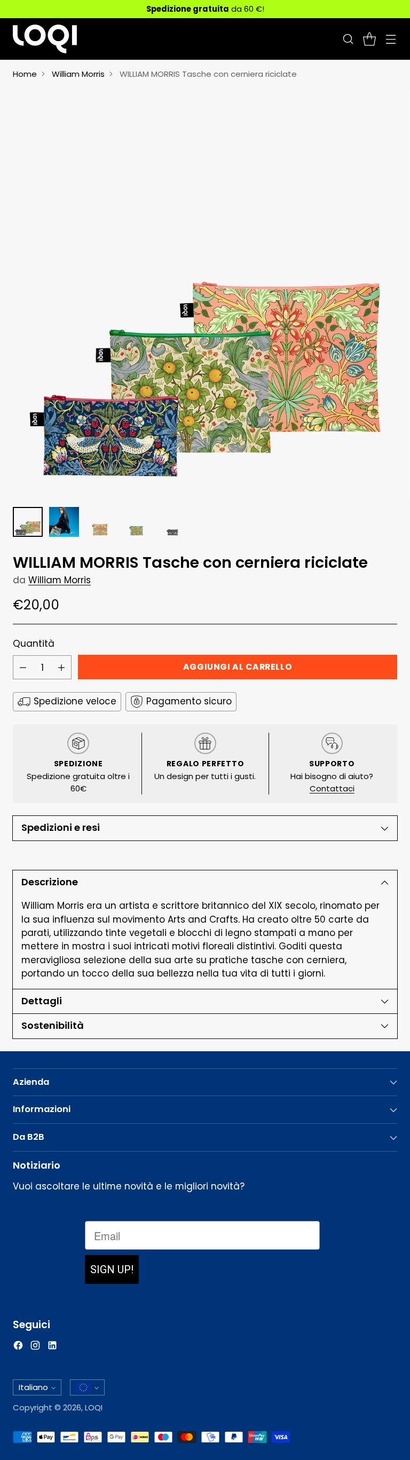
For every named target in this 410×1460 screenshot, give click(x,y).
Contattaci (332, 788)
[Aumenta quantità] (61, 667)
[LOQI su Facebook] (18, 1347)
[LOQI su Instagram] (35, 1347)
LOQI (93, 1407)
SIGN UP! (111, 1269)
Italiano (33, 1387)
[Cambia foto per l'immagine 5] (173, 522)
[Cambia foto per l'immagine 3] (100, 522)
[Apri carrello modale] (369, 39)
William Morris (78, 74)
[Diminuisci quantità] (23, 667)
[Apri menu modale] (390, 39)
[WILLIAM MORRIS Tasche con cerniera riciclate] (205, 293)
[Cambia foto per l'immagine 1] (28, 522)
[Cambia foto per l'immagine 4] (137, 522)
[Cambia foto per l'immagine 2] (64, 522)
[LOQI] (45, 39)
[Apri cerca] (348, 39)
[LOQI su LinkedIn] (52, 1347)
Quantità (33, 643)
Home (25, 74)
